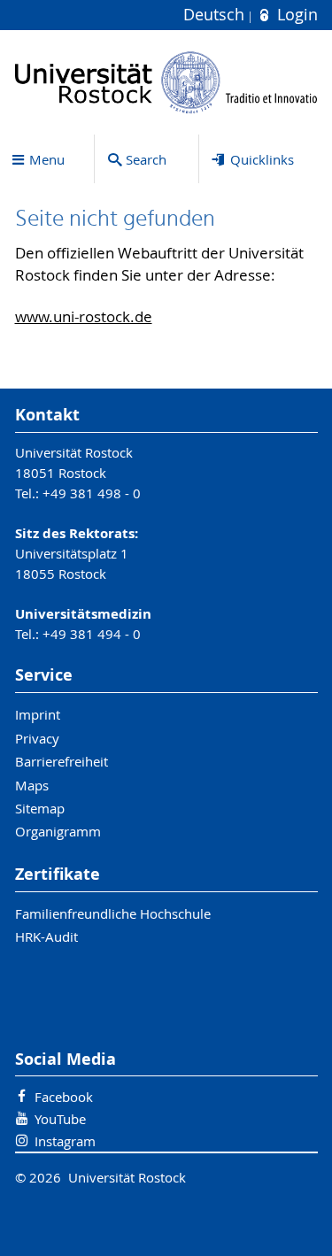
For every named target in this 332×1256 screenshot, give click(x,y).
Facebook (64, 1097)
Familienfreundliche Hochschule (113, 913)
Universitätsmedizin (83, 614)
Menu (47, 159)
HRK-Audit (46, 936)
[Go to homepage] (166, 82)
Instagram (65, 1141)
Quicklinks (262, 159)
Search (146, 159)
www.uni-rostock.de (83, 317)
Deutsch (216, 14)
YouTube (60, 1119)
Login (295, 14)
